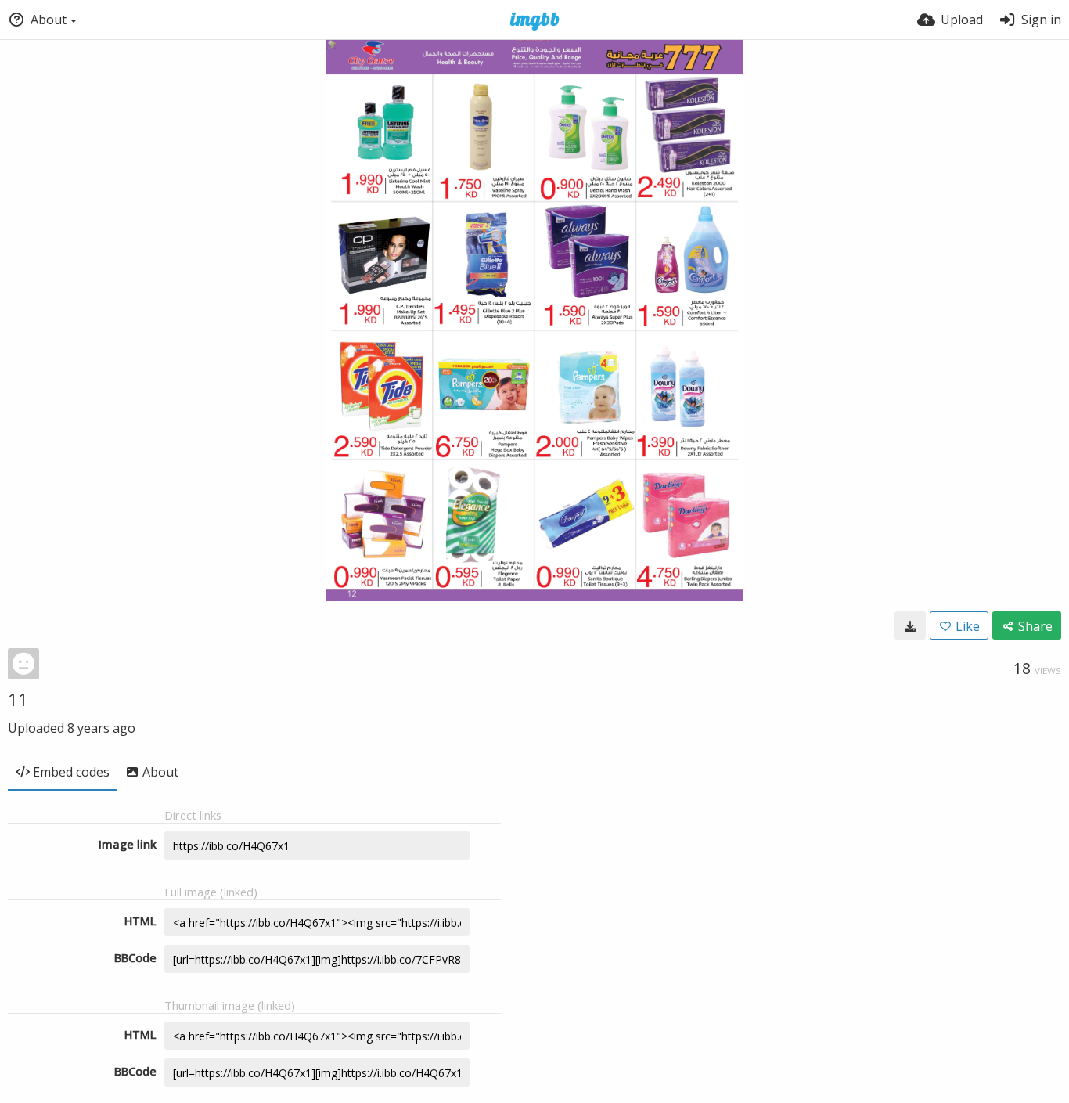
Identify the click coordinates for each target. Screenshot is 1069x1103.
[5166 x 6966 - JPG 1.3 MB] (910, 625)
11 (18, 699)
